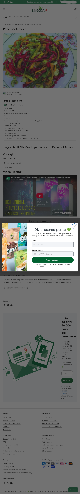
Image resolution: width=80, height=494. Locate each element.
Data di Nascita (37, 250)
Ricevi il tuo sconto (52, 260)
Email (34, 241)
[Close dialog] (74, 226)
